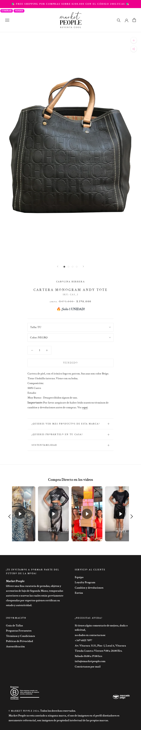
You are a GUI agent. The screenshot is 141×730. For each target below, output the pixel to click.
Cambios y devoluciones (89, 588)
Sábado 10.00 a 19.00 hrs (88, 656)
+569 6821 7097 (83, 640)
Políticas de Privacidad (19, 641)
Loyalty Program (85, 582)
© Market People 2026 (24, 711)
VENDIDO (70, 362)
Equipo (79, 577)
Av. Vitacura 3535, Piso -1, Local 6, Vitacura (100, 646)
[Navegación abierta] (7, 20)
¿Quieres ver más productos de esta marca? (66, 423)
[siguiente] (83, 266)
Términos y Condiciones (20, 636)
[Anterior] (57, 266)
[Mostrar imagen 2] (68, 267)
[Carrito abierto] (134, 20)
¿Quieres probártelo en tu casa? (57, 434)
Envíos (79, 593)
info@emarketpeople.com (90, 661)
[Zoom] (134, 40)
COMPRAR (7, 10)
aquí (85, 407)
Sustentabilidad (44, 445)
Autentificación (15, 646)
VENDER (19, 10)
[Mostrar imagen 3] (72, 267)
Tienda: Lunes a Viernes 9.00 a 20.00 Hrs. (98, 651)
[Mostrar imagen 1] (64, 267)
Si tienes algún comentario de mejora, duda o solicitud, (101, 628)
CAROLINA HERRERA (70, 281)
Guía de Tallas (14, 625)
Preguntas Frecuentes (18, 631)
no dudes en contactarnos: (90, 635)
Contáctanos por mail (88, 666)
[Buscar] (119, 20)
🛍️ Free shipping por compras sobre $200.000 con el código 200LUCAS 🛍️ (70, 3)
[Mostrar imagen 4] (77, 267)
